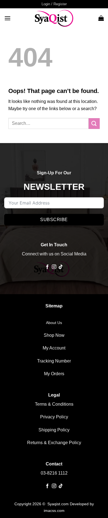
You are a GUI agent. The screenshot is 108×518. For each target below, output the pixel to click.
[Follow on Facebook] (47, 267)
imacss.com (54, 510)
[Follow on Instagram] (54, 267)
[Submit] (94, 123)
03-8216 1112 (54, 473)
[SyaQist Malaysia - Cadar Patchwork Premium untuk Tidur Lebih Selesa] (54, 18)
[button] (54, 4)
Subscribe (54, 219)
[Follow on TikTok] (60, 267)
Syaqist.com (58, 504)
